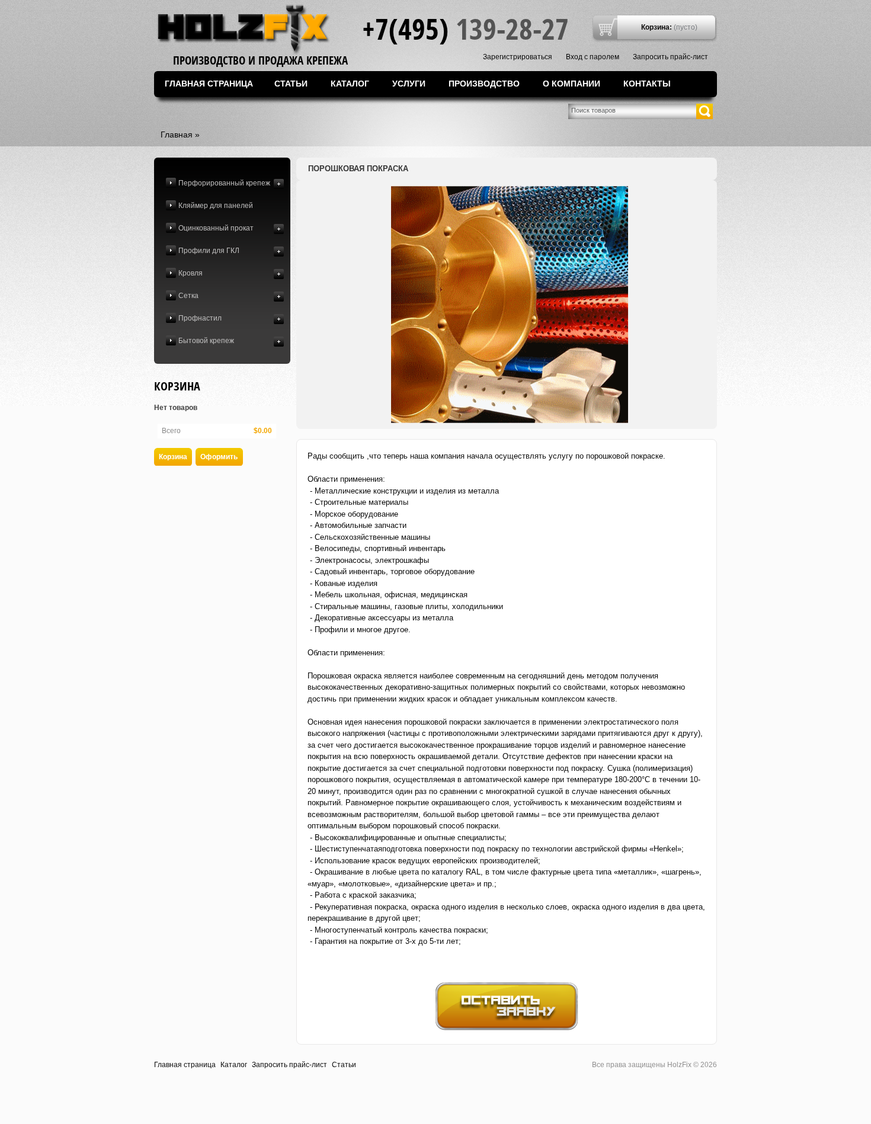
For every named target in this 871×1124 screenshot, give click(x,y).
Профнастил (200, 318)
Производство (484, 83)
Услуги (408, 83)
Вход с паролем (592, 57)
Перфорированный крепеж (224, 183)
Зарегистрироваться (517, 57)
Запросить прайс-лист (670, 57)
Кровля (190, 273)
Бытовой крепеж (206, 341)
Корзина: (656, 27)
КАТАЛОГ (350, 83)
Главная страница (209, 83)
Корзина (177, 386)
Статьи (291, 83)
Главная (177, 134)
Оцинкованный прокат (216, 228)
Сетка (188, 296)
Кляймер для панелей (215, 205)
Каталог (233, 1065)
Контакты (647, 83)
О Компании (571, 83)
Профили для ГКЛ (208, 250)
